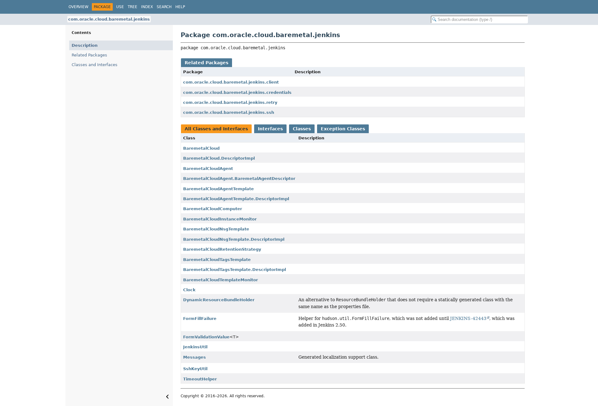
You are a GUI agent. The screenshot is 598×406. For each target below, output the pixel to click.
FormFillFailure (199, 318)
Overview (78, 7)
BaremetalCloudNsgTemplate (216, 229)
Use (120, 7)
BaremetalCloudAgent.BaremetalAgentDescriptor (239, 178)
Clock (189, 290)
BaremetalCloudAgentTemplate (218, 188)
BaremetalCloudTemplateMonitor (220, 280)
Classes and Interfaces (94, 64)
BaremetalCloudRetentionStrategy (222, 249)
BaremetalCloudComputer (212, 208)
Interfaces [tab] (270, 128)
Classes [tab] (302, 128)
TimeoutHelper (200, 379)
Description (84, 45)
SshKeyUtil (195, 368)
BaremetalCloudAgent (208, 168)
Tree (132, 7)
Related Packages (89, 55)
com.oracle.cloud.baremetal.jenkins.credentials (237, 92)
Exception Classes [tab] (343, 128)
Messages (194, 357)
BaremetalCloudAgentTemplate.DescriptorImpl (236, 198)
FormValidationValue (206, 337)
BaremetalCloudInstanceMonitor (220, 219)
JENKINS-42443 (468, 318)
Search (164, 7)
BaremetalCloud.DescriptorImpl (219, 158)
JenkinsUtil (195, 347)
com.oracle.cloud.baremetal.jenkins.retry (230, 102)
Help (180, 7)
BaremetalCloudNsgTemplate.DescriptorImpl (233, 239)
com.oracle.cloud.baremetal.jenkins (109, 19)
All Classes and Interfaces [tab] (216, 128)
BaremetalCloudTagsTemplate (217, 259)
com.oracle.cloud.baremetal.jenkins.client (231, 82)
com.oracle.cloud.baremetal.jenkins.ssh (228, 112)
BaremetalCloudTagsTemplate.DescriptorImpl (234, 269)
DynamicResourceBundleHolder (218, 299)
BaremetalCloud (201, 148)
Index (147, 7)
